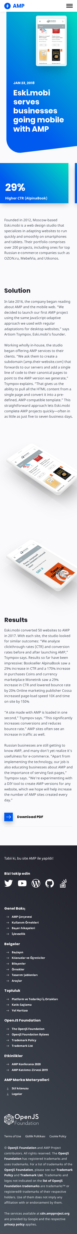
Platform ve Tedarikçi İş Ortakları (35, 999)
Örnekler (18, 969)
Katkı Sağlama (22, 1005)
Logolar (17, 1094)
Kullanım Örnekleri (25, 922)
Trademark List (22, 1046)
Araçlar (17, 981)
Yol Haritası (20, 1010)
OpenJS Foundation (22, 1148)
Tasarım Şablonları (25, 975)
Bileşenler (19, 963)
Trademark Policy (24, 1040)
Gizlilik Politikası (35, 1136)
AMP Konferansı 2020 (26, 1064)
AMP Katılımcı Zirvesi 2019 (30, 1070)
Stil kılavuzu (20, 1088)
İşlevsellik (18, 934)
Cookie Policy (57, 1136)
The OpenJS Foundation (28, 1029)
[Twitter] (8, 883)
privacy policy (14, 1224)
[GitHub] (49, 883)
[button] (69, 6)
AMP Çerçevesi (22, 917)
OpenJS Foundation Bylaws (30, 1034)
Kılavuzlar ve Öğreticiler (28, 958)
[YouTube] (22, 883)
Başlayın (17, 952)
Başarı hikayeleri (23, 928)
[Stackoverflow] (63, 883)
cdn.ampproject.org (55, 1213)
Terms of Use (12, 1136)
